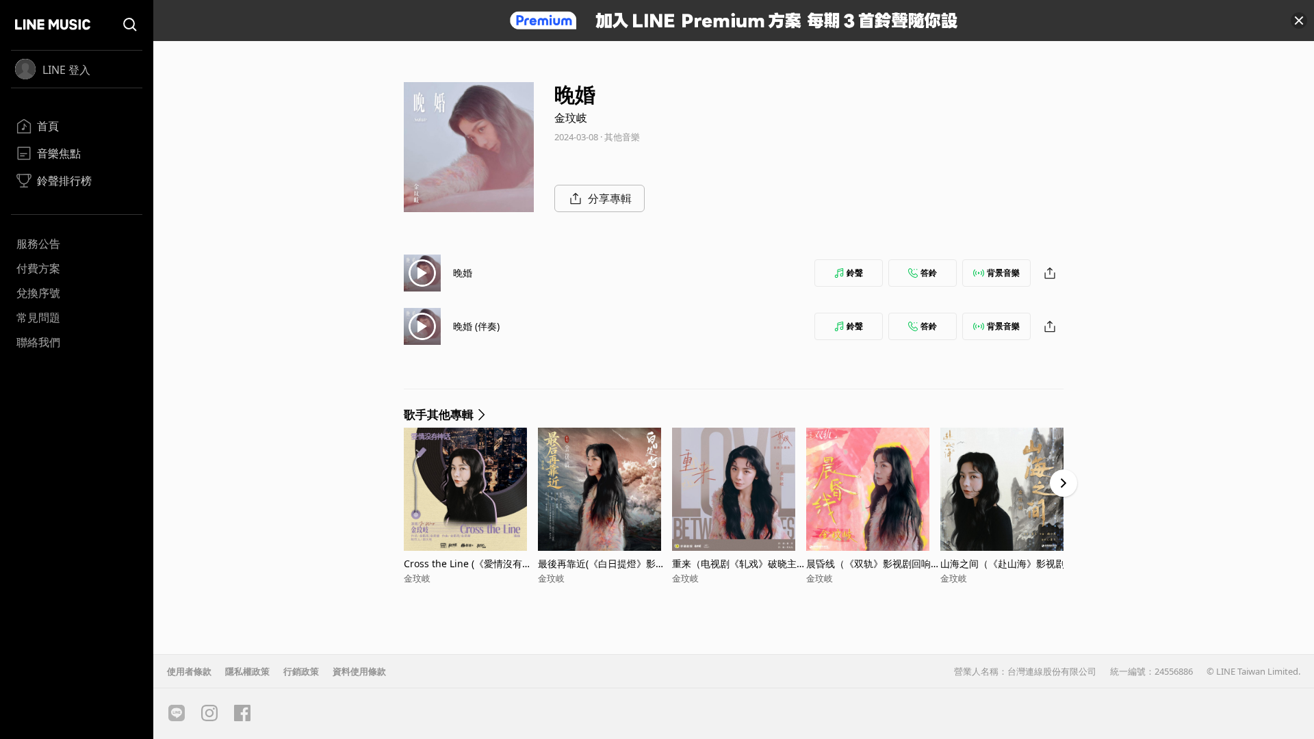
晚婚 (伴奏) (476, 326)
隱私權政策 (247, 671)
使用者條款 (189, 671)
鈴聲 (855, 272)
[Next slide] (1063, 483)
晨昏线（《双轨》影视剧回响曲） (868, 563)
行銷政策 (301, 671)
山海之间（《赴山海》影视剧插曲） (1007, 563)
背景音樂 (1003, 272)
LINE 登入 (66, 69)
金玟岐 (570, 117)
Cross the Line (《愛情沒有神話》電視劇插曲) (468, 563)
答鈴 (928, 272)
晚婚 (462, 272)
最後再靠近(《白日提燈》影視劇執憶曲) (601, 563)
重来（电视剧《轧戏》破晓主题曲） (739, 563)
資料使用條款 (359, 671)
